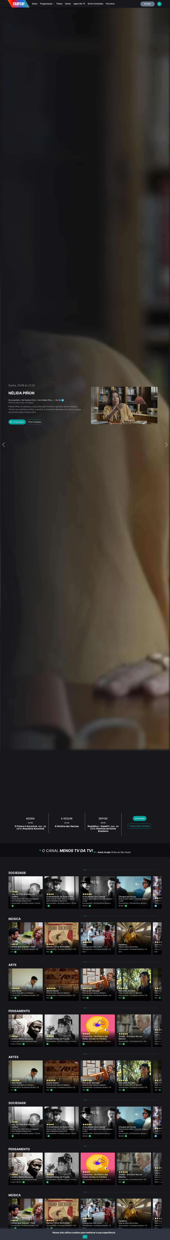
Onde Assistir (18, 422)
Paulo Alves (15, 991)
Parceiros (110, 3)
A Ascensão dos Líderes (94, 896)
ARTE (12, 965)
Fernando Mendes (91, 991)
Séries (68, 3)
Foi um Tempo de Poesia (57, 1039)
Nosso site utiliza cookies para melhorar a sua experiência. (85, 1232)
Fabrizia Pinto (30, 400)
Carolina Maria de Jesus (21, 1039)
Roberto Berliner (102, 949)
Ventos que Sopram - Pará (22, 946)
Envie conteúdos (95, 3)
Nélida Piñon (21, 393)
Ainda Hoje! (139, 818)
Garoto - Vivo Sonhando (57, 946)
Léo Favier (100, 1041)
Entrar (147, 4)
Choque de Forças (127, 896)
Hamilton (123, 944)
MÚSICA (14, 919)
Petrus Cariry (64, 1041)
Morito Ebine (52, 991)
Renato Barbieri (29, 949)
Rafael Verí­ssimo (66, 949)
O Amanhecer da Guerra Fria (59, 896)
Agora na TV (79, 3)
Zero (85, 944)
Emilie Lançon (29, 903)
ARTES (13, 1057)
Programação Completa (140, 826)
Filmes (59, 3)
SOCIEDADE (17, 873)
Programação (46, 3)
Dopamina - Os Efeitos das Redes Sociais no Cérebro (95, 1037)
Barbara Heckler (29, 995)
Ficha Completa (34, 422)
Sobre (34, 3)
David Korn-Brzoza (103, 903)
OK (85, 1237)
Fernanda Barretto (127, 991)
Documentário (14, 400)
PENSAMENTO (19, 1011)
